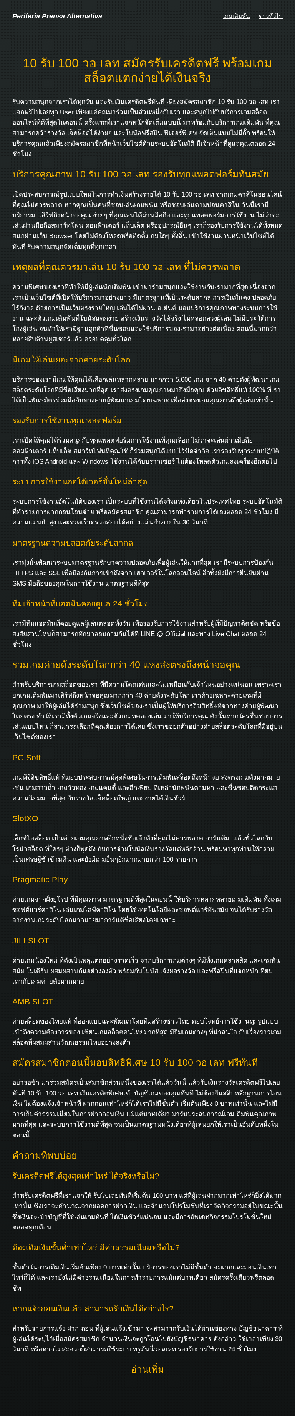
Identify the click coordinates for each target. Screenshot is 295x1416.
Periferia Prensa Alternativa (57, 16)
